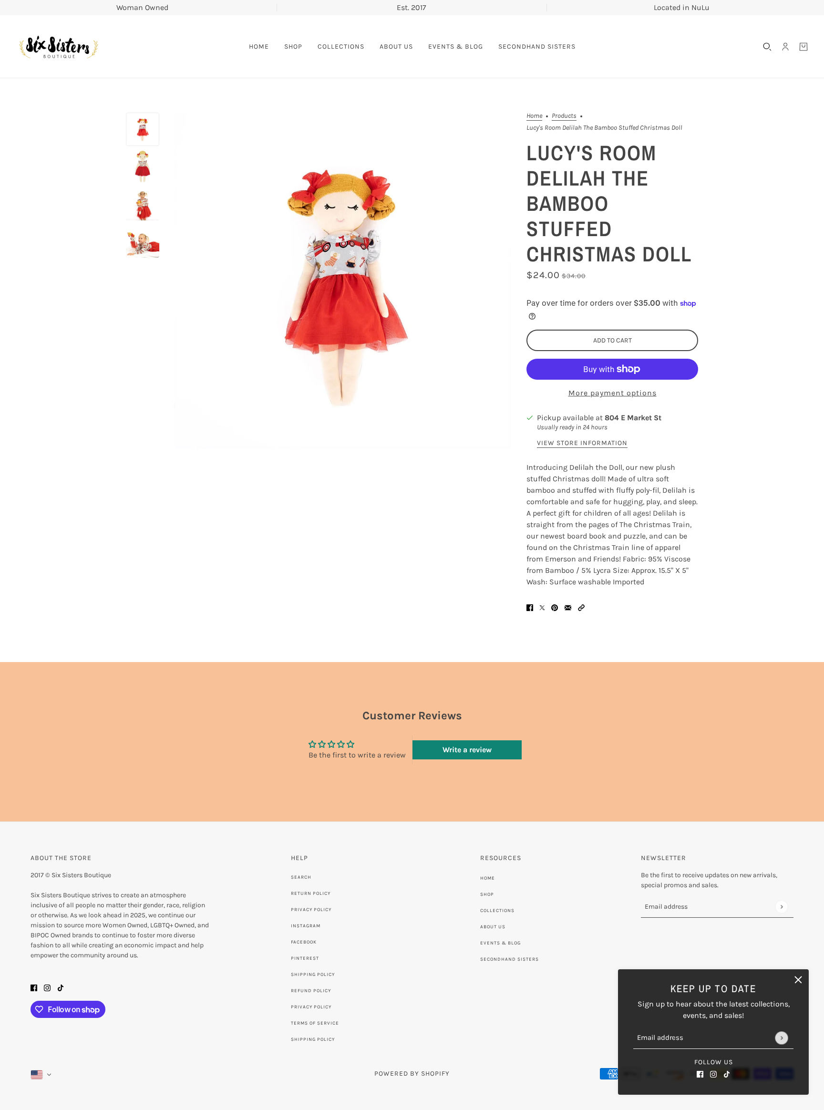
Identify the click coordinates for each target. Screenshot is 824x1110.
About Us (492, 927)
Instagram (305, 926)
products (564, 116)
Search (301, 877)
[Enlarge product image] (343, 281)
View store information (582, 443)
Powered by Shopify (412, 1073)
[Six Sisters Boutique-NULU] (58, 47)
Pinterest (305, 958)
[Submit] (781, 1037)
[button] (581, 606)
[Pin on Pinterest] (554, 606)
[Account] (785, 46)
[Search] (767, 46)
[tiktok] (727, 1073)
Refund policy (311, 991)
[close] (798, 980)
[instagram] (713, 1073)
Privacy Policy (311, 910)
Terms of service (315, 1023)
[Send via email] (568, 606)
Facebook (304, 942)
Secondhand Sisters (509, 959)
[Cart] (803, 46)
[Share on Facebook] (530, 606)
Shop (487, 894)
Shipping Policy (313, 974)
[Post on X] (542, 606)
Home (534, 116)
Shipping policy (313, 1039)
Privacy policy (311, 1007)
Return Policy (310, 893)
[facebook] (700, 1073)
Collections (497, 910)
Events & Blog (500, 943)
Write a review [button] (467, 749)
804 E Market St (633, 417)
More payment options (612, 392)
